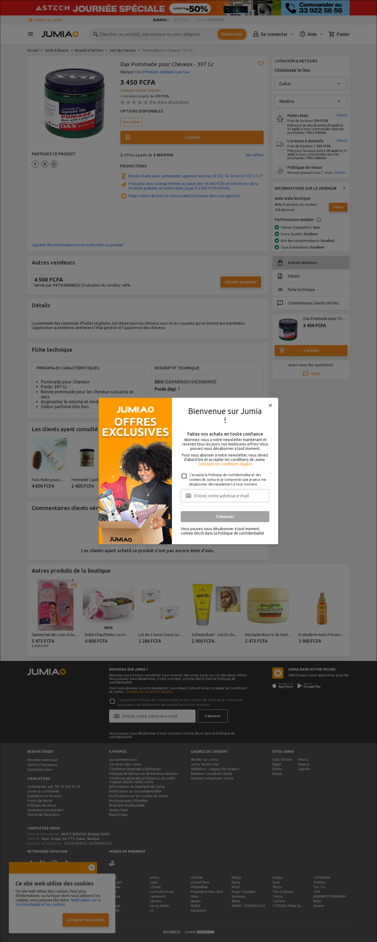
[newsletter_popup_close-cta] (270, 405)
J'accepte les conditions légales (225, 464)
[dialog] (188, 471)
